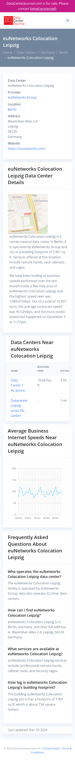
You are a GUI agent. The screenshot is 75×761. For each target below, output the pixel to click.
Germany (48, 52)
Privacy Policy (51, 748)
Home (7, 52)
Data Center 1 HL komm (18, 385)
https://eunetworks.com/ (26, 148)
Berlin (63, 52)
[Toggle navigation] (67, 20)
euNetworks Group (22, 97)
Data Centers (26, 52)
